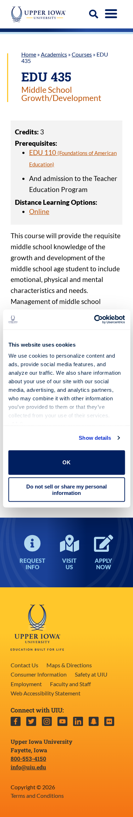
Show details (95, 438)
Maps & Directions (69, 665)
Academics (54, 54)
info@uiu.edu (28, 767)
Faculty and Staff (70, 683)
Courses (82, 54)
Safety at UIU (91, 674)
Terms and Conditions (37, 795)
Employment (26, 683)
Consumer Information (39, 674)
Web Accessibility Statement (46, 693)
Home (28, 54)
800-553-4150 (28, 758)
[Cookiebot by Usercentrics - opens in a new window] (95, 319)
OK (66, 462)
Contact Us (24, 665)
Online (39, 211)
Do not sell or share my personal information (66, 490)
